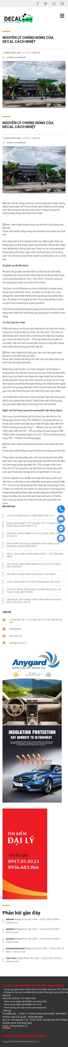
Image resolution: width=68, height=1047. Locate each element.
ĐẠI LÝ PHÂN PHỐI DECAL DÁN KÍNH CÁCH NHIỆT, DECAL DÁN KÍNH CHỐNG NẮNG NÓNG (34, 544)
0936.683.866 (35, 1017)
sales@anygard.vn (18, 643)
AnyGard (10, 919)
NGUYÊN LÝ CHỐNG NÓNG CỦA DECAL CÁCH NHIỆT (31, 574)
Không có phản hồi (16, 57)
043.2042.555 (24, 1023)
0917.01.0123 (19, 1017)
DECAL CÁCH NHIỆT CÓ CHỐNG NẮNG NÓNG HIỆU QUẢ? (33, 582)
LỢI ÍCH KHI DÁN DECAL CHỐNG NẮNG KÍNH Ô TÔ (30, 515)
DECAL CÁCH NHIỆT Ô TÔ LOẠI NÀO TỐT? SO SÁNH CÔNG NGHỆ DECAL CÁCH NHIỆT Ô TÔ (34, 524)
